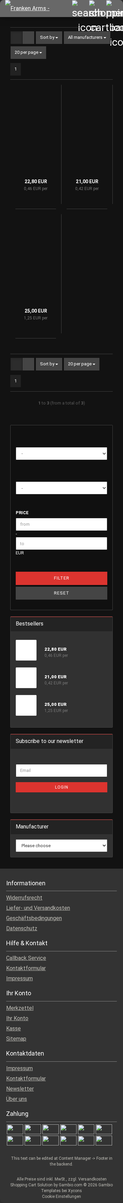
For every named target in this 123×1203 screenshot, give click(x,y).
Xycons (75, 1190)
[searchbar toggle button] (80, 8)
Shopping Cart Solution (31, 1185)
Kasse (13, 1028)
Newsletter (20, 1089)
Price (22, 512)
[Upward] (104, 1192)
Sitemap (16, 1038)
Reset (61, 593)
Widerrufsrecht (24, 898)
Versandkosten (92, 1179)
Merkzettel (19, 1008)
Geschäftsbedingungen (34, 918)
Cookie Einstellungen (61, 1196)
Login (61, 787)
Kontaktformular (26, 968)
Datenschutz (21, 928)
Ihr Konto (17, 1018)
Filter (61, 578)
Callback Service (26, 958)
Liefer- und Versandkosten (38, 908)
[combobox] (49, 37)
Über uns (16, 1099)
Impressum (19, 978)
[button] (16, 37)
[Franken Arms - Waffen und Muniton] (32, 8)
